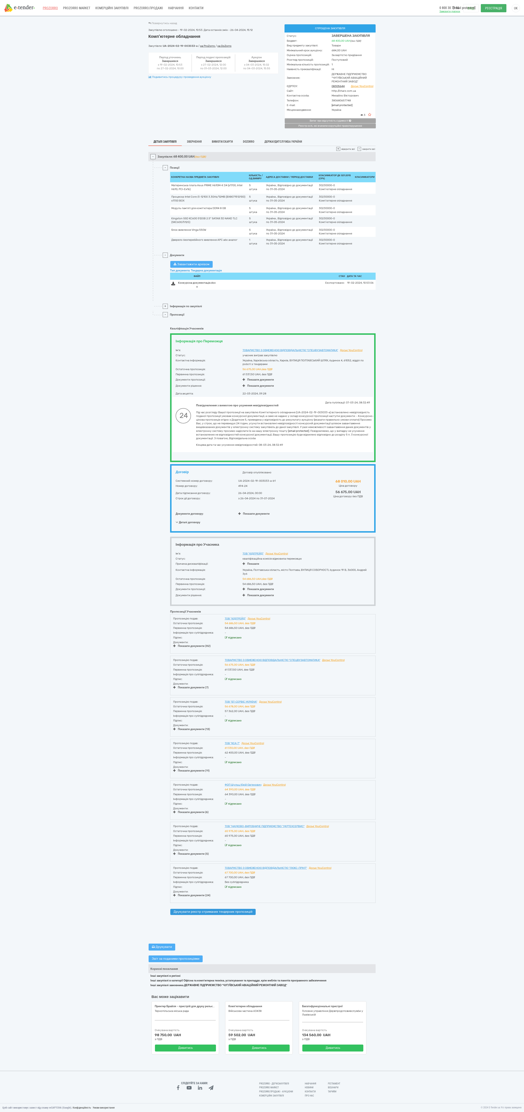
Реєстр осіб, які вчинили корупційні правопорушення (330, 125)
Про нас (309, 1095)
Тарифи (332, 1091)
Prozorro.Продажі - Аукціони (276, 1091)
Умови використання (104, 1107)
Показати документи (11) (194, 770)
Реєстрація (493, 8)
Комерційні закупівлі (112, 8)
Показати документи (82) (194, 645)
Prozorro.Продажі (148, 8)
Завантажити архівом (192, 264)
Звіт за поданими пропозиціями (175, 959)
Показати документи (260, 379)
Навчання (176, 8)
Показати (253, 563)
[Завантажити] (173, 284)
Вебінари (333, 1087)
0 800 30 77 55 (449, 8)
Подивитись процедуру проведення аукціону (181, 76)
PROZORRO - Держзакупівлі (274, 1083)
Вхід (471, 8)
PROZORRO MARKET (76, 8)
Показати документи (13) (194, 729)
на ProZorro (208, 45)
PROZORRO (50, 8)
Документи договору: (190, 513)
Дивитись (185, 1048)
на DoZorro (224, 45)
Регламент (334, 1083)
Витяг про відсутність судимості (329, 120)
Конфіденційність (82, 1107)
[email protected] (342, 105)
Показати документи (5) (193, 853)
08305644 (338, 86)
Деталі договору (189, 522)
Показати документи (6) (193, 812)
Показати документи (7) (193, 687)
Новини (309, 1087)
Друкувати (163, 947)
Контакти (196, 8)
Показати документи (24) (194, 895)
